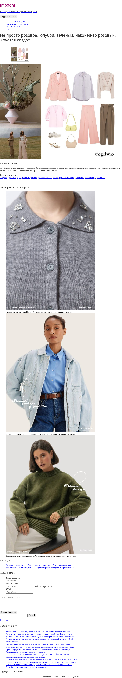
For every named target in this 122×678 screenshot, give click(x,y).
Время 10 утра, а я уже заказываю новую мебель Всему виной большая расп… (40, 649)
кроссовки (100, 177)
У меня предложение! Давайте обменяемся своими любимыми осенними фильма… (42, 659)
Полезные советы (13, 26)
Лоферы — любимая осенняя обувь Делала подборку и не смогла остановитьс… (41, 637)
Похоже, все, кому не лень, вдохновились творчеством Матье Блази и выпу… (40, 634)
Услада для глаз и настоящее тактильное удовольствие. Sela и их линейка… (39, 654)
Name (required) (13, 578)
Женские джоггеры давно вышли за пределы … (26, 652)
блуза (19, 177)
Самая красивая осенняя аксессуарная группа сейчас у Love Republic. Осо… (39, 664)
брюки (55, 177)
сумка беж (79, 177)
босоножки (89, 177)
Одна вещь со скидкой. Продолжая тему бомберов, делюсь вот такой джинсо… (40, 434)
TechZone (4, 620)
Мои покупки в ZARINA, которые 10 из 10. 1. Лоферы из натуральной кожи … (39, 631)
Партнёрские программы (17, 24)
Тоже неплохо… (13, 642)
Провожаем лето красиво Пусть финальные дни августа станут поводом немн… (41, 662)
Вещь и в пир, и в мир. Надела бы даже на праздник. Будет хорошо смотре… (39, 312)
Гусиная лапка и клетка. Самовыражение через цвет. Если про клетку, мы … (39, 565)
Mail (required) (12, 583)
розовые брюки (45, 177)
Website (9, 589)
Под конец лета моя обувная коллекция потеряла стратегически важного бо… (40, 647)
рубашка (12, 177)
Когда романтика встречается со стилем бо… (25, 657)
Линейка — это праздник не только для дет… (26, 667)
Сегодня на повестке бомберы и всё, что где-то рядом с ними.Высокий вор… (39, 644)
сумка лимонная (66, 177)
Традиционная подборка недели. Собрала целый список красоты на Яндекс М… (41, 556)
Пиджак (3, 177)
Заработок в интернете (16, 21)
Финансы (10, 29)
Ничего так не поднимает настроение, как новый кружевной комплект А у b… (40, 639)
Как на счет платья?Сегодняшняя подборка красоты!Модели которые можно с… (41, 567)
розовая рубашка (29, 177)
